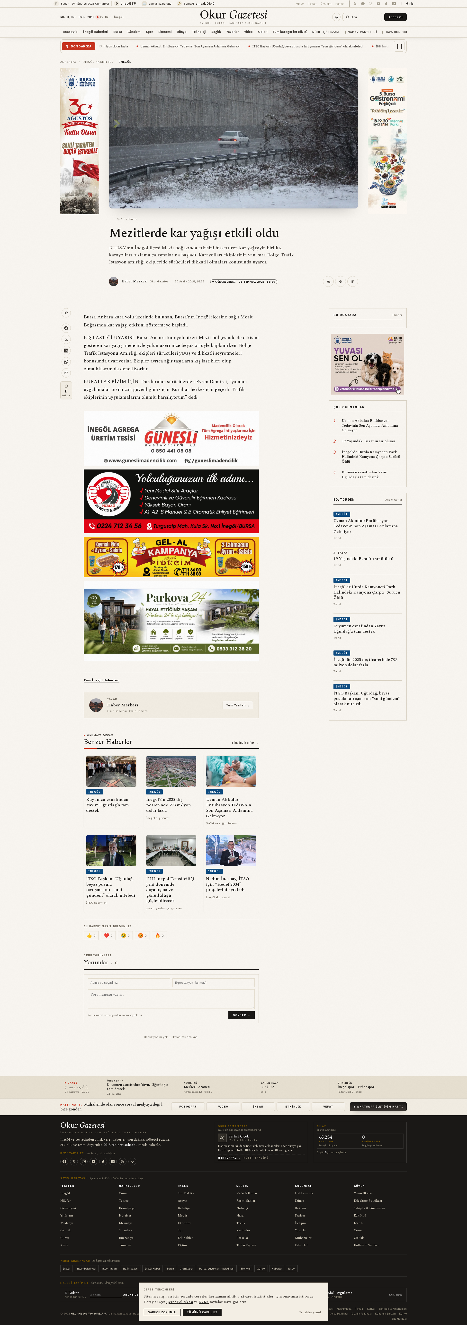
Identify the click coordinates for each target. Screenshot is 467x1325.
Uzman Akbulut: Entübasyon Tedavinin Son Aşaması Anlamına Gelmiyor (101, 46)
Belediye (184, 1208)
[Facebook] (64, 1161)
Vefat (328, 1106)
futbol (291, 1268)
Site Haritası (399, 1318)
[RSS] (122, 1161)
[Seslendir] (340, 281)
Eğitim (182, 1245)
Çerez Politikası (339, 1313)
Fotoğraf (188, 1106)
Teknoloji (199, 32)
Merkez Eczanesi (197, 1087)
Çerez (358, 1230)
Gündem (134, 32)
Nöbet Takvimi (255, 1157)
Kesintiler (243, 1230)
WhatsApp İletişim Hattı (380, 1106)
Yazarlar (232, 32)
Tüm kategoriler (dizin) (290, 32)
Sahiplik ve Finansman (393, 1308)
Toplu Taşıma (246, 1245)
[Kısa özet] (352, 281)
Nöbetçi (242, 1208)
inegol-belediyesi (86, 1268)
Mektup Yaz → (229, 1157)
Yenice (124, 1200)
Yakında (395, 1294)
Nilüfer (65, 1200)
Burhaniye (126, 1237)
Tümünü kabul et (202, 1312)
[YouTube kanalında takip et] (378, 3)
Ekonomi (164, 32)
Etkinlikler (185, 1237)
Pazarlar (242, 1237)
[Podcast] (132, 1161)
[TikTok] (103, 1161)
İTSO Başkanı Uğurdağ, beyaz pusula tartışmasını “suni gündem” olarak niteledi (219, 46)
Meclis (183, 1215)
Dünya (182, 32)
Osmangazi (68, 1208)
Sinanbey (125, 1230)
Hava (239, 1215)
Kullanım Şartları (366, 1245)
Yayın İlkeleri (363, 1193)
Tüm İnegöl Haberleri (101, 680)
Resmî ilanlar (245, 1200)
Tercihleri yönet (310, 1312)
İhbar (258, 1106)
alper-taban (109, 1268)
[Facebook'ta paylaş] (66, 328)
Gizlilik (359, 1237)
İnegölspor (186, 1268)
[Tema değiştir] (336, 17)
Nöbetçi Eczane (326, 32)
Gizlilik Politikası (361, 1313)
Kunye (403, 1313)
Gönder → (241, 1015)
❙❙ (399, 46)
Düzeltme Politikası (368, 1200)
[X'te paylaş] (66, 339)
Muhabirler (303, 1237)
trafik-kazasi (130, 1268)
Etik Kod (360, 1215)
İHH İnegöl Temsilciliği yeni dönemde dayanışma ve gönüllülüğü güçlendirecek (342, 46)
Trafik (240, 1223)
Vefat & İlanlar (246, 1193)
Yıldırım (66, 1215)
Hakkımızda (304, 1193)
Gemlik (65, 1230)
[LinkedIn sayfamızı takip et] (394, 3)
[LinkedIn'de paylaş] (66, 350)
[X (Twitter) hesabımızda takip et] (355, 3)
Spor (149, 32)
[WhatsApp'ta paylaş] (66, 361)
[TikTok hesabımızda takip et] (386, 3)
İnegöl (65, 1193)
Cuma (123, 1193)
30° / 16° (267, 1087)
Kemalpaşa (127, 1208)
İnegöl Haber (152, 1268)
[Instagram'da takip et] (371, 3)
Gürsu (64, 1237)
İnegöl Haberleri (95, 32)
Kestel (64, 1245)
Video (248, 32)
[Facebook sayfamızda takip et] (363, 3)
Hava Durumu (396, 32)
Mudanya (66, 1223)
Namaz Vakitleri (362, 32)
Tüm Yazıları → (238, 705)
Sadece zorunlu (162, 1312)
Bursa (117, 32)
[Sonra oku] (66, 312)
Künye (300, 3)
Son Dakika (186, 1193)
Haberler (277, 1268)
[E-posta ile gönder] (66, 373)
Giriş (409, 3)
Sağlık (216, 32)
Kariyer (339, 3)
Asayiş (182, 1200)
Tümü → (125, 1245)
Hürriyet (125, 1215)
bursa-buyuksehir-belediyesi (216, 1268)
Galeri (262, 32)
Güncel (261, 1268)
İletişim (326, 3)
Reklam (312, 3)
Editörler (301, 1245)
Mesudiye (126, 1223)
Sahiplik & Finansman (369, 1208)
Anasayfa (70, 32)
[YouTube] (93, 1161)
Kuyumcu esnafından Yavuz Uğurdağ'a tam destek (137, 1087)
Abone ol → (132, 1294)
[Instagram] (84, 1161)
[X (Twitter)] (74, 1161)
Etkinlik (293, 1106)
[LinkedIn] (113, 1161)
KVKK (358, 1223)
